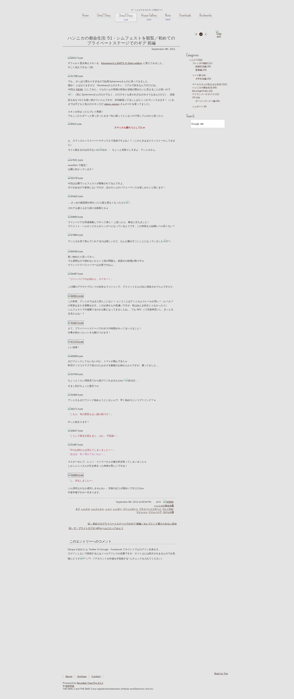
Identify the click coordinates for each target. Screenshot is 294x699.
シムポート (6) (199, 106)
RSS (216, 43)
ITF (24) (196, 97)
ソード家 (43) (199, 75)
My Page (193, 43)
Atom (224, 43)
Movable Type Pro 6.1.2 (90, 683)
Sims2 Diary (104, 15)
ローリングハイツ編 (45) (207, 101)
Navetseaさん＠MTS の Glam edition (121, 63)
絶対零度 (147, 5)
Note (168, 15)
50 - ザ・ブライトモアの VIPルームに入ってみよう (96, 528)
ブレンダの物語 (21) (202, 63)
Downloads (185, 15)
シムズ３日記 (195, 59)
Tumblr (208, 43)
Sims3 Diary (126, 15)
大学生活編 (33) (203, 78)
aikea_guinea (111, 104)
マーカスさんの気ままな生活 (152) (209, 84)
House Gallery (149, 15)
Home (85, 15)
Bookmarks (205, 15)
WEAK (79, 89)
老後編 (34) (201, 69)
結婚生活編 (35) (203, 66)
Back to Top (221, 673)
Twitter (201, 43)
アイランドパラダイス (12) (205, 94)
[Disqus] (121, 612)
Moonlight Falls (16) (202, 91)
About (68, 676)
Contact (96, 676)
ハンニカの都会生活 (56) (204, 87)
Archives (82, 676)
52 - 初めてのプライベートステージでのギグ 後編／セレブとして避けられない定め (132, 523)
